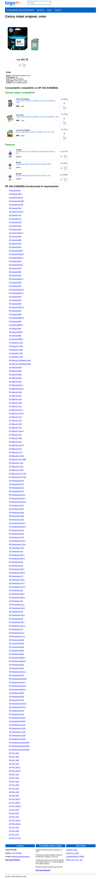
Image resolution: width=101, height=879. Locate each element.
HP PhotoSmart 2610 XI (17, 527)
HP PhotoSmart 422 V (16, 604)
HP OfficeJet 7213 (15, 417)
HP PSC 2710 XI (15, 838)
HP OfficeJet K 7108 (16, 470)
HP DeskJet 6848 (15, 300)
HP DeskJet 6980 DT (16, 318)
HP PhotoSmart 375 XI (17, 587)
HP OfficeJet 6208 (15, 378)
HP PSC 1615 (14, 778)
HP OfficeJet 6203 (15, 371)
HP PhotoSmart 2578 (16, 509)
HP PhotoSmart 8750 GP (18, 704)
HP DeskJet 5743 (15, 215)
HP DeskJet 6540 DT (16, 254)
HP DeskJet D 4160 (16, 350)
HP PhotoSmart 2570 (16, 481)
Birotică (40, 10)
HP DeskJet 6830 (15, 282)
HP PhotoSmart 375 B (16, 580)
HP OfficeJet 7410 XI (16, 445)
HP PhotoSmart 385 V (16, 594)
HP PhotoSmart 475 (16, 629)
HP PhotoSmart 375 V (16, 583)
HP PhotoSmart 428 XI (17, 626)
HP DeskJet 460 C (15, 194)
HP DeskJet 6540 (15, 247)
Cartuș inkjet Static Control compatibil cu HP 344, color (35, 132)
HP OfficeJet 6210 (15, 381)
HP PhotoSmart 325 (16, 551)
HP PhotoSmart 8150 (16, 668)
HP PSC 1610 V (14, 767)
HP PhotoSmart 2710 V (17, 541)
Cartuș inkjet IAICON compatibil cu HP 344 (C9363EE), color (37, 117)
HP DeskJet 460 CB (16, 197)
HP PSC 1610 (14, 764)
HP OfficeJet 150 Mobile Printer (20, 364)
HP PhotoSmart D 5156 (17, 732)
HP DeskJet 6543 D (16, 265)
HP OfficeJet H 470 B (16, 456)
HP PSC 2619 (14, 831)
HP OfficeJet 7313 (15, 435)
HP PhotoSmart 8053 (16, 665)
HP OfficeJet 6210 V (16, 385)
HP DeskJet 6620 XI (16, 279)
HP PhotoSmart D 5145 (17, 725)
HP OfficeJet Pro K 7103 (17, 473)
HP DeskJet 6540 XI (16, 258)
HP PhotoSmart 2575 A (17, 495)
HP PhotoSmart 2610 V (17, 523)
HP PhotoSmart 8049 (16, 650)
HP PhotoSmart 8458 (16, 696)
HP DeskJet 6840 (15, 286)
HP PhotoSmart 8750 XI (17, 707)
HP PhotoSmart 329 (16, 562)
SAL (81, 860)
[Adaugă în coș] (24, 65)
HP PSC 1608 (14, 760)
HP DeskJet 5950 (15, 240)
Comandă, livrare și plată (50, 846)
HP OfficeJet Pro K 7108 (17, 477)
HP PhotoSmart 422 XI (17, 608)
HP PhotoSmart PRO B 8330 (19, 742)
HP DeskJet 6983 (15, 321)
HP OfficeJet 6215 (15, 396)
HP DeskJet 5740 (15, 208)
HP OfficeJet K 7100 (16, 463)
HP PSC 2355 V (14, 803)
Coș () (57, 10)
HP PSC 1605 (14, 757)
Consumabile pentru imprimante (20, 10)
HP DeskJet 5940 (15, 229)
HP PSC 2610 (14, 817)
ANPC (68, 860)
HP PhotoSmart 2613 (16, 530)
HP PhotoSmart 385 (16, 590)
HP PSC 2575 (14, 813)
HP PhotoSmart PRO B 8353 (19, 750)
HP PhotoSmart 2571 (16, 484)
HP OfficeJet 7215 (15, 420)
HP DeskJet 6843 (15, 297)
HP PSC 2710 (14, 834)
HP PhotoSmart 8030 (16, 640)
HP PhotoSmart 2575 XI (17, 502)
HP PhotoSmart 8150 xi (17, 672)
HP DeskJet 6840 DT (16, 289)
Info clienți (81, 846)
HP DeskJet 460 (14, 190)
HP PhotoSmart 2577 (16, 505)
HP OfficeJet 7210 (15, 406)
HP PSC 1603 (14, 753)
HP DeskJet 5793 (15, 226)
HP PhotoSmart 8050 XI (17, 661)
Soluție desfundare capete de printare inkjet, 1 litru (33, 175)
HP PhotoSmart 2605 (16, 512)
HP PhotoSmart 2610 (16, 519)
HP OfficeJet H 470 (15, 452)
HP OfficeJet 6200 (15, 367)
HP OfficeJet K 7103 (16, 466)
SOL (77, 860)
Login (49, 10)
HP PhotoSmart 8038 (16, 643)
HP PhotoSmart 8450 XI (17, 689)
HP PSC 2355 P (14, 799)
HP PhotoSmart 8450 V (17, 682)
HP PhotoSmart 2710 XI (17, 544)
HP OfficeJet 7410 (15, 442)
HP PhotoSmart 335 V (16, 569)
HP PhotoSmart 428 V (16, 622)
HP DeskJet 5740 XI (16, 212)
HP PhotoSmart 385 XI (17, 597)
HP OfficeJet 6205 (15, 374)
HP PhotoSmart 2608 (16, 516)
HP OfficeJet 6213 (15, 392)
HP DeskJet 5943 (15, 236)
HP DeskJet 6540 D (16, 251)
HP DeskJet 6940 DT (16, 307)
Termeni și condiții (72, 853)
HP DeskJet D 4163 (16, 353)
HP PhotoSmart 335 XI (17, 573)
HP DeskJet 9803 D (16, 332)
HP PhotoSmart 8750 (16, 700)
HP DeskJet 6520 (15, 243)
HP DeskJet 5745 (15, 219)
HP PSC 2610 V (14, 820)
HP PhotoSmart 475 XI (17, 636)
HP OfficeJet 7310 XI (16, 431)
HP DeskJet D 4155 (16, 346)
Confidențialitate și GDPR (75, 856)
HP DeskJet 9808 (15, 335)
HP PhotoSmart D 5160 (17, 735)
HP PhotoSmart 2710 (16, 537)
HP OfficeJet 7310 (15, 427)
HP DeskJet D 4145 (16, 343)
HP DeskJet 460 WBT (16, 201)
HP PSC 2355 (14, 796)
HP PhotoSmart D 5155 (17, 728)
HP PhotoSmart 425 (16, 612)
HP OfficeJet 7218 (15, 424)
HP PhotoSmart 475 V (16, 633)
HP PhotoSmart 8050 (16, 654)
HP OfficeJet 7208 (15, 403)
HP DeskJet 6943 (15, 311)
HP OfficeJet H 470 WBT (17, 459)
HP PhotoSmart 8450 (16, 675)
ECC (73, 860)
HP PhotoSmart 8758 (16, 714)
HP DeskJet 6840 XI (16, 293)
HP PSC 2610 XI (15, 824)
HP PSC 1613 (14, 774)
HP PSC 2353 (14, 792)
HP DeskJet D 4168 (16, 357)
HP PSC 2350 (14, 785)
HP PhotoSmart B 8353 (17, 721)
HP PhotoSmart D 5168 (17, 739)
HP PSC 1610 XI (15, 771)
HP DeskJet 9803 (15, 328)
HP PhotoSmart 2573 (16, 488)
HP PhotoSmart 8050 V (17, 658)
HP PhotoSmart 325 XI (17, 558)
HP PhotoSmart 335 (16, 566)
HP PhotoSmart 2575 (16, 491)
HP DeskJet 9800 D (16, 325)
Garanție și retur (71, 850)
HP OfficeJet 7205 (15, 399)
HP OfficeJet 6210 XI (16, 389)
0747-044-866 (17, 853)
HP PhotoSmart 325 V (16, 555)
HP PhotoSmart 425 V (16, 615)
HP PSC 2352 (14, 788)
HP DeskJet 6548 (15, 272)
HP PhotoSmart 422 (16, 601)
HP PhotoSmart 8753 (16, 711)
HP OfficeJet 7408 (15, 438)
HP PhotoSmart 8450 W (17, 686)
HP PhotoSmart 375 (16, 576)
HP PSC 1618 (14, 781)
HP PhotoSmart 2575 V (17, 498)
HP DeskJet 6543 (15, 261)
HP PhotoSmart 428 (16, 619)
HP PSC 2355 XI (15, 806)
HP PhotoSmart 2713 (16, 548)
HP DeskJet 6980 (15, 314)
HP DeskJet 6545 (15, 268)
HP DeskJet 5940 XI (16, 233)
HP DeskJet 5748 (15, 222)
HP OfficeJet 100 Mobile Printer (20, 360)
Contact (20, 846)
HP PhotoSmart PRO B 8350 (19, 746)
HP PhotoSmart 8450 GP (18, 679)
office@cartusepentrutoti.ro (20, 856)
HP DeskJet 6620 (15, 275)
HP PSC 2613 (14, 827)
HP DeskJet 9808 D (16, 339)
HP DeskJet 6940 (15, 304)
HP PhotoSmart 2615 (16, 534)
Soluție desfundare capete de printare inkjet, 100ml (33, 164)
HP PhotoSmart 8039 (16, 647)
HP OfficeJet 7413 (15, 449)
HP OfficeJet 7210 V (16, 410)
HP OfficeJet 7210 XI (16, 413)
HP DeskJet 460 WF (16, 205)
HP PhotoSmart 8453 (16, 693)
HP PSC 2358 (14, 810)
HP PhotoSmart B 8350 (17, 718)
